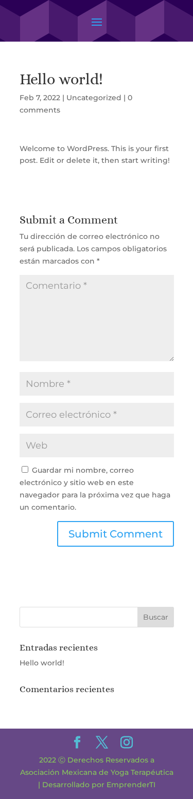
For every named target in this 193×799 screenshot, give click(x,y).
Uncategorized (93, 97)
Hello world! (42, 662)
